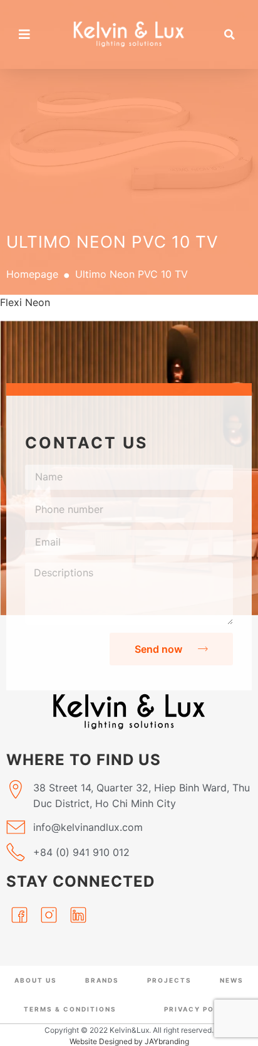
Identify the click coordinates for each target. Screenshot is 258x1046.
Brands (102, 980)
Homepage (32, 274)
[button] (229, 34)
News (232, 980)
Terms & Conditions (70, 1009)
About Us (35, 980)
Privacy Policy (199, 1009)
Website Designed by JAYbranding (129, 1041)
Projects (169, 980)
